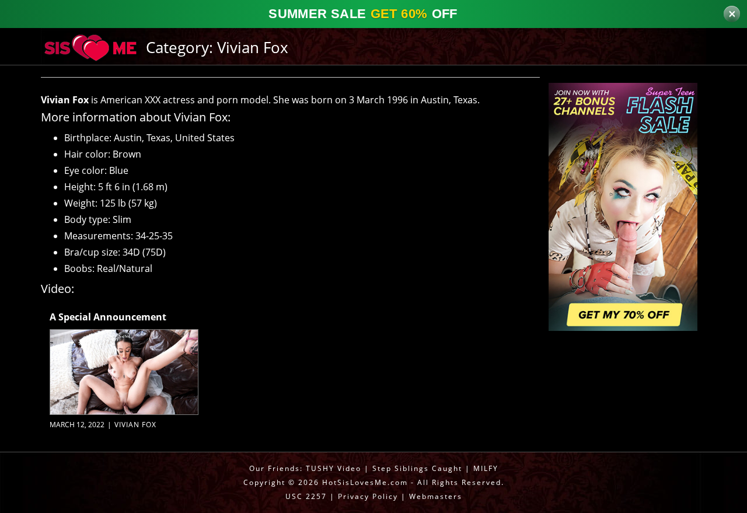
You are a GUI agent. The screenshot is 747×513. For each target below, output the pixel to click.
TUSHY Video (333, 468)
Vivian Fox (135, 425)
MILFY (485, 468)
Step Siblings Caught (417, 468)
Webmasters (435, 496)
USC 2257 (306, 496)
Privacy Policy (368, 496)
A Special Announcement (108, 316)
